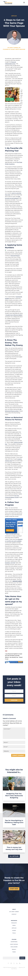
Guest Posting (14, 944)
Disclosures (14, 946)
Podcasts (14, 922)
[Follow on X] (14, 963)
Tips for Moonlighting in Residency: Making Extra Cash (14, 822)
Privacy (14, 949)
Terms (14, 951)
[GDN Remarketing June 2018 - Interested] (14, 662)
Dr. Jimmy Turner (14, 911)
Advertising (14, 941)
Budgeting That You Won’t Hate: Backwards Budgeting (14, 795)
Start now (14, 888)
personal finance (15, 255)
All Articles (14, 856)
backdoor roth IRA (10, 562)
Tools (14, 933)
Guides (14, 930)
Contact (14, 914)
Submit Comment (18, 755)
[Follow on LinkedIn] (17, 963)
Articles (14, 928)
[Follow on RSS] (20, 963)
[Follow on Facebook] (8, 963)
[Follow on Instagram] (11, 963)
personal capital (17, 581)
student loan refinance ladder (14, 315)
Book (14, 925)
